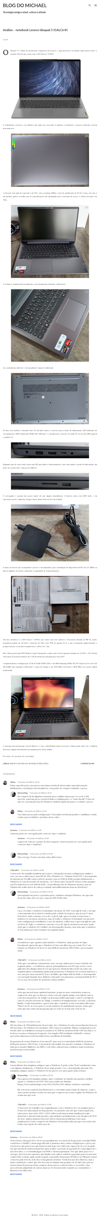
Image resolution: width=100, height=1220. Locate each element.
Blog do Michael (25, 5)
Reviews (32, 763)
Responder (16, 824)
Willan (12, 782)
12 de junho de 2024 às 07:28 (41, 854)
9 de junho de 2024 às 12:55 (36, 811)
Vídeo (46, 763)
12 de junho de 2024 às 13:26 (28, 1022)
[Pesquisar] (89, 4)
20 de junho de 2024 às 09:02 (30, 1137)
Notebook (23, 763)
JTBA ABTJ (14, 870)
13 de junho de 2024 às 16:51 (39, 960)
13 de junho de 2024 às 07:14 (41, 1075)
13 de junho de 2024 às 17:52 (38, 989)
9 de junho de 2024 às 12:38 (38, 838)
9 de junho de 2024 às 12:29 (30, 830)
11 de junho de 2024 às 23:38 (32, 870)
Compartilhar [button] (87, 763)
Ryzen (39, 763)
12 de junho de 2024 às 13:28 (28, 1062)
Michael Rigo (23, 793)
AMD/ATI (13, 763)
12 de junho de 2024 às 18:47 (38, 907)
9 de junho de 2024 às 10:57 (41, 793)
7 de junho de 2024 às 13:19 (28, 782)
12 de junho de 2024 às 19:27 (36, 939)
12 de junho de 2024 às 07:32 (41, 892)
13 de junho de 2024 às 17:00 (39, 1104)
